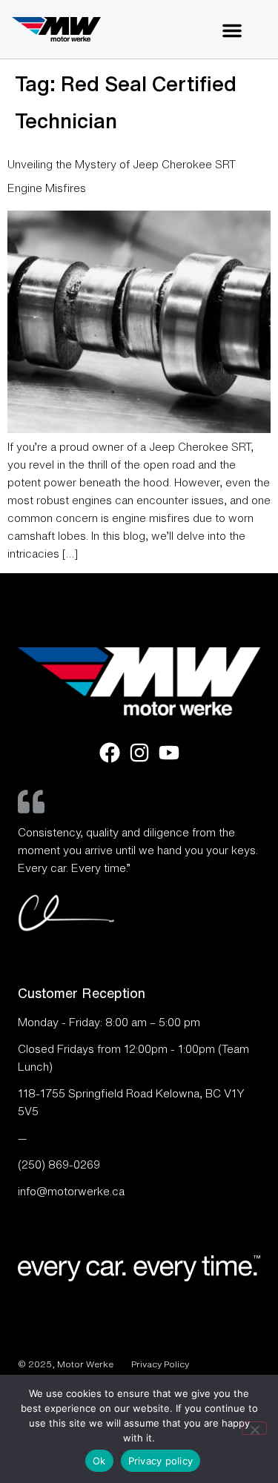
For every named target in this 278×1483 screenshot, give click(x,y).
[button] (232, 30)
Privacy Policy (160, 1364)
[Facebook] (109, 752)
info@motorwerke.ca (71, 1191)
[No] (254, 1428)
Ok (99, 1461)
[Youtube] (169, 752)
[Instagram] (139, 752)
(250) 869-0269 (59, 1164)
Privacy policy (160, 1461)
